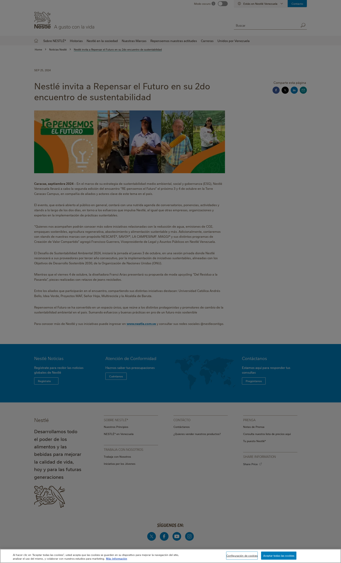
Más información (116, 558)
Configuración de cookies (242, 555)
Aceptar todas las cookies (278, 555)
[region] (170, 556)
